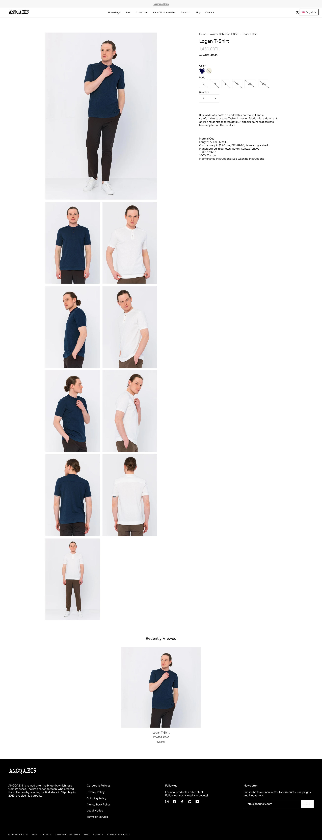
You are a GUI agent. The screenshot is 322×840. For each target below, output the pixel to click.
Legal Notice (95, 810)
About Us (46, 834)
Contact (98, 834)
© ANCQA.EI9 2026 (18, 834)
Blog (86, 834)
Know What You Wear (68, 834)
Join (307, 803)
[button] (309, 12)
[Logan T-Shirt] (161, 687)
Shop (34, 834)
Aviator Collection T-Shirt (224, 34)
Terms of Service (97, 816)
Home (202, 34)
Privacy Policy (96, 792)
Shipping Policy (96, 798)
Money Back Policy (99, 804)
